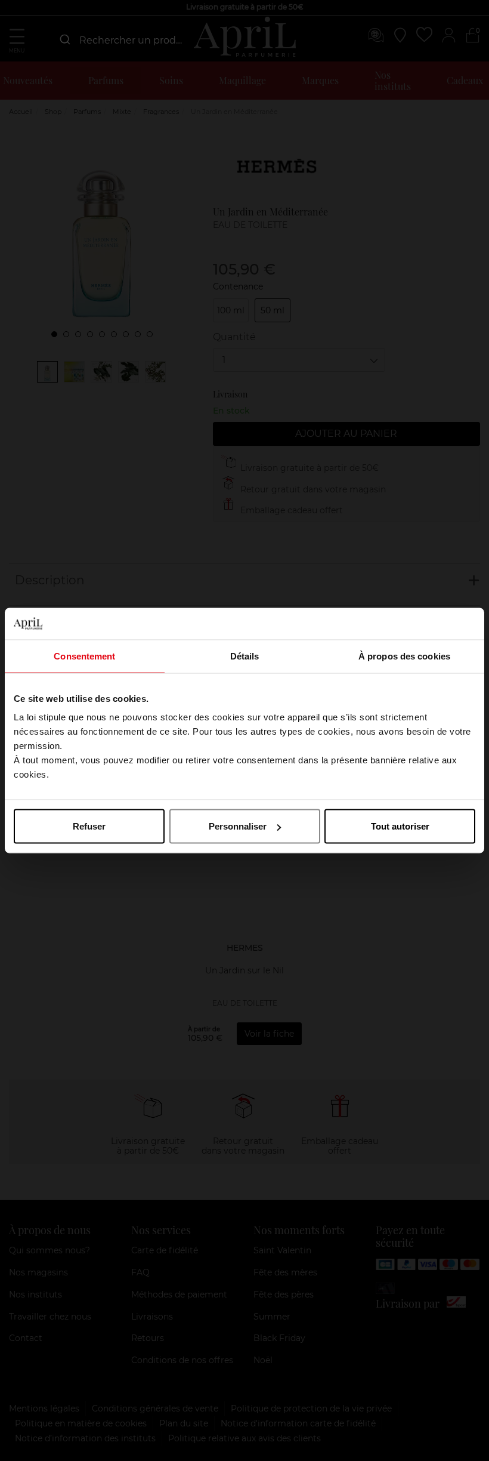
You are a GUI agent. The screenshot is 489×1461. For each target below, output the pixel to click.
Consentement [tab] (84, 656)
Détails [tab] (244, 656)
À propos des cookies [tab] (404, 656)
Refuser (89, 826)
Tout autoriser (400, 826)
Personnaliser (238, 826)
